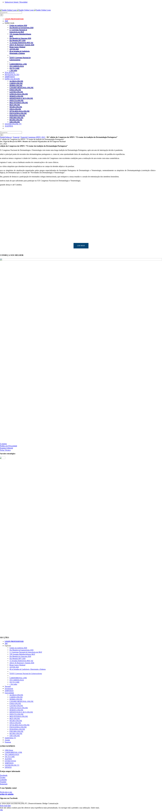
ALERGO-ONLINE (16, 81)
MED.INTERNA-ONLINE (18, 102)
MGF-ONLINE (14, 105)
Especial (16, 137)
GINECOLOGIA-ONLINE (18, 94)
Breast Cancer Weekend (17, 47)
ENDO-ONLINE (15, 90)
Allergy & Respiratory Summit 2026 (21, 45)
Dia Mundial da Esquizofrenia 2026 (21, 27)
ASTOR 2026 (14, 49)
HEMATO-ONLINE (16, 96)
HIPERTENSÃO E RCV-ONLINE (21, 98)
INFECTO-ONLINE (16, 100)
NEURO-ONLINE (15, 107)
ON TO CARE (14, 68)
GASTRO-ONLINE (16, 92)
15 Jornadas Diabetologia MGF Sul (21, 42)
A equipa (3, 444)
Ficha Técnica (5, 450)
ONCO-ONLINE (15, 109)
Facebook (3, 775)
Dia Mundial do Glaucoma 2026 (20, 38)
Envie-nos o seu (7, 793)
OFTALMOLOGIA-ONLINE (19, 111)
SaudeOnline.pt (6, 137)
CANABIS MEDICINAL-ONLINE (21, 87)
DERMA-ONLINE (15, 85)
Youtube (3, 782)
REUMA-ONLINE (15, 120)
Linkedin (3, 780)
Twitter (2, 777)
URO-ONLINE (14, 122)
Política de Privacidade (8, 446)
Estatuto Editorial (6, 448)
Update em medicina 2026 (18, 25)
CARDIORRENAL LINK (18, 64)
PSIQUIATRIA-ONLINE (18, 113)
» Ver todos (13, 70)
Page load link (5, 806)
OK (1, 810)
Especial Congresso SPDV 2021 (33, 137)
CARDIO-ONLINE (16, 83)
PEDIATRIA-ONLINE (17, 115)
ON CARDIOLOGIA (16, 66)
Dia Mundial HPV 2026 (17, 40)
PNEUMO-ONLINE (16, 117)
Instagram (3, 784)
